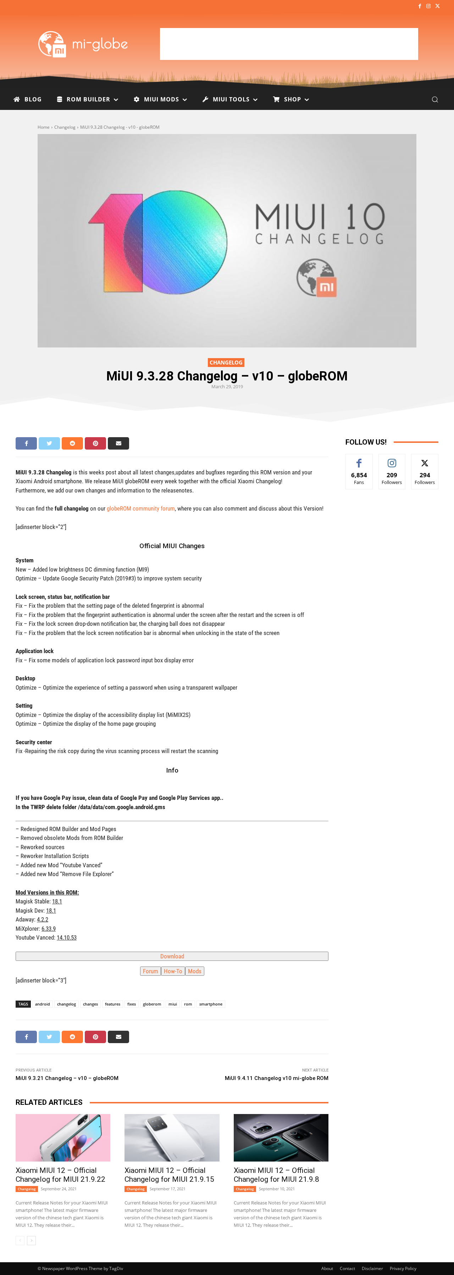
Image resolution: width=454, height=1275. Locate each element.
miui (172, 1004)
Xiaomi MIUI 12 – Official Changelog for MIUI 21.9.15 (169, 1175)
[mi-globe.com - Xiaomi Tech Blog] (84, 44)
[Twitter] (437, 6)
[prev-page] (20, 1240)
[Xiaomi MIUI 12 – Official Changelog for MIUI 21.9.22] (63, 1138)
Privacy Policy (403, 1268)
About (327, 1268)
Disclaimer (372, 1268)
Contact (347, 1268)
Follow (392, 459)
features (112, 1004)
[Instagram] (428, 6)
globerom (152, 1004)
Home (44, 127)
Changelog (65, 127)
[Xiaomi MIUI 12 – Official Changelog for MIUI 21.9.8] (281, 1138)
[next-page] (31, 1240)
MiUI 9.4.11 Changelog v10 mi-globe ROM (276, 1078)
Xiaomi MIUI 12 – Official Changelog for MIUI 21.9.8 (276, 1175)
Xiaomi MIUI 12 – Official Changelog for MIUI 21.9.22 (60, 1175)
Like (359, 459)
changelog (66, 1004)
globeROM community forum (141, 508)
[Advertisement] (289, 44)
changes (90, 1004)
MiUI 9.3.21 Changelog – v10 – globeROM (67, 1078)
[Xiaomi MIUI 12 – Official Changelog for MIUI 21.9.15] (171, 1138)
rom (188, 1004)
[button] (434, 99)
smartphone (210, 1004)
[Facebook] (419, 6)
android (42, 1004)
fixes (131, 1004)
